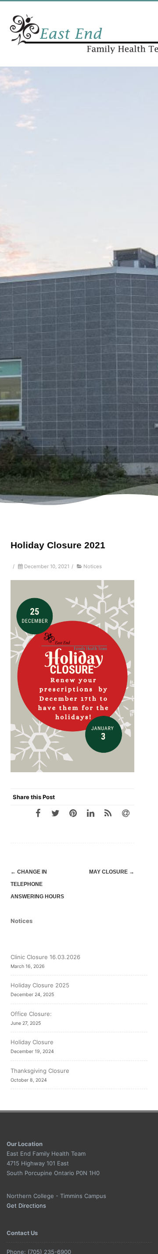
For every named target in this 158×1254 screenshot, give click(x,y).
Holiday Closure (32, 1042)
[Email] (125, 813)
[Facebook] (38, 813)
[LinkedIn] (90, 813)
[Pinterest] (73, 813)
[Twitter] (55, 813)
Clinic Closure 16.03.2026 (45, 956)
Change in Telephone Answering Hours (37, 884)
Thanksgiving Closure (40, 1070)
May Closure (111, 872)
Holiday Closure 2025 (40, 985)
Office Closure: (31, 1013)
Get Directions (26, 1205)
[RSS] (108, 813)
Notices (92, 566)
